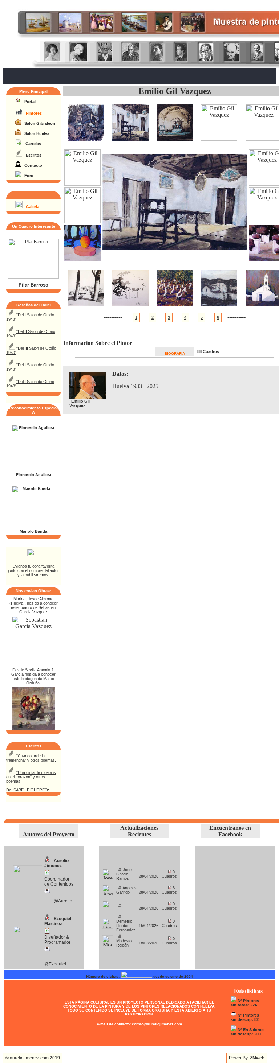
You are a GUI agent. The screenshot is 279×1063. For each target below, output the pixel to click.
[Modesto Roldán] (107, 939)
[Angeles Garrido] (107, 888)
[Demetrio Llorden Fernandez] (107, 921)
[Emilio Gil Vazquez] (86, 139)
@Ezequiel (55, 964)
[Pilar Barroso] (33, 277)
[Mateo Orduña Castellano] (33, 728)
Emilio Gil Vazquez (174, 91)
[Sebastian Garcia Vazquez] (33, 657)
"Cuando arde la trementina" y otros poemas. (31, 758)
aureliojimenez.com (35, 1057)
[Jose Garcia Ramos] (107, 872)
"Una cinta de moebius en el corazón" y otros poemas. (31, 776)
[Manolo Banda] (33, 528)
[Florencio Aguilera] (33, 467)
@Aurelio (63, 900)
